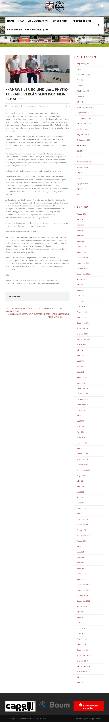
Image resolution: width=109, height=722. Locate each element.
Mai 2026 (80, 230)
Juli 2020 (80, 612)
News (21, 21)
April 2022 (81, 497)
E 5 (78, 156)
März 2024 (81, 372)
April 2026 (81, 236)
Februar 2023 (82, 443)
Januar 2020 (81, 644)
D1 (78, 85)
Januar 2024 (81, 383)
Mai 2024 (80, 361)
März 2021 (81, 568)
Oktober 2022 (82, 464)
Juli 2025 (80, 285)
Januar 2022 (81, 513)
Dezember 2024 (83, 323)
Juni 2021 (80, 552)
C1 (78, 172)
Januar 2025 (81, 317)
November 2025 (83, 263)
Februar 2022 (82, 508)
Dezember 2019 (83, 650)
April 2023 (81, 432)
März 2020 (81, 633)
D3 (78, 178)
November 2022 (83, 459)
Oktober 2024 (82, 334)
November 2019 (83, 655)
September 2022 (83, 470)
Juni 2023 (80, 421)
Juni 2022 (80, 486)
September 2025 (83, 274)
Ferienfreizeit (82, 21)
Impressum (87, 718)
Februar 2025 (82, 312)
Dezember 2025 (83, 257)
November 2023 (83, 394)
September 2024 (83, 339)
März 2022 (81, 503)
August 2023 (82, 410)
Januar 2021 (81, 579)
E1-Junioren (81, 140)
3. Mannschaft (82, 162)
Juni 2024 (80, 355)
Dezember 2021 (83, 519)
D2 (78, 151)
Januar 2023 (81, 448)
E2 (78, 194)
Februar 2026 (82, 246)
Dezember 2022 (83, 454)
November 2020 (83, 590)
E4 (78, 189)
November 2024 (83, 328)
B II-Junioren (81, 123)
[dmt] (37, 69)
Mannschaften (38, 21)
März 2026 (81, 241)
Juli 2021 (80, 546)
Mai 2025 (80, 295)
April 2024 (81, 366)
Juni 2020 (80, 617)
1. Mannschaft (82, 107)
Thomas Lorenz (30, 106)
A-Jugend (80, 167)
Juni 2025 (80, 290)
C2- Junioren (82, 118)
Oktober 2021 (82, 530)
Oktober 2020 (82, 595)
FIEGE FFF (80, 145)
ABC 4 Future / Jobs (37, 29)
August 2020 (82, 606)
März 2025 (81, 306)
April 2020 (81, 628)
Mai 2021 (80, 557)
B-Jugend (80, 183)
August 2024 (82, 345)
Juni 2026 (80, 225)
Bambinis (80, 129)
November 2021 (83, 524)
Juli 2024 (80, 350)
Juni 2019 (80, 682)
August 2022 (82, 475)
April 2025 (81, 301)
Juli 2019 (80, 677)
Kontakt (78, 718)
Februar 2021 (82, 573)
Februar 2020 (82, 639)
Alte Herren (81, 91)
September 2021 (83, 535)
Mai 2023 (80, 426)
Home (10, 21)
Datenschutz (98, 718)
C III (78, 102)
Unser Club (60, 21)
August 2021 (82, 541)
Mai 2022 (80, 492)
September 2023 (83, 404)
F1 (78, 80)
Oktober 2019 (82, 661)
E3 (78, 69)
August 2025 (82, 279)
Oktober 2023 (82, 399)
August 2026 (82, 214)
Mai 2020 (80, 622)
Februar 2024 (82, 377)
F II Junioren (81, 113)
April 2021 (81, 563)
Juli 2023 (80, 415)
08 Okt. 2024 (13, 106)
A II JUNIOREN (82, 134)
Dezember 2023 (83, 388)
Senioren (80, 74)
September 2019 (83, 666)
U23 (78, 96)
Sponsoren (14, 29)
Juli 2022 (80, 481)
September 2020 (83, 601)
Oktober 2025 (82, 268)
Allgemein (46, 106)
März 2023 (81, 437)
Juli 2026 (80, 219)
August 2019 (82, 672)
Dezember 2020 (83, 584)
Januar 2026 (81, 252)
